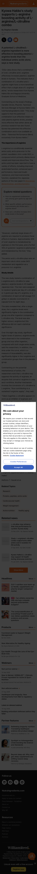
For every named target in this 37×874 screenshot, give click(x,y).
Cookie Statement (17, 455)
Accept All (18, 467)
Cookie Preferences (18, 462)
